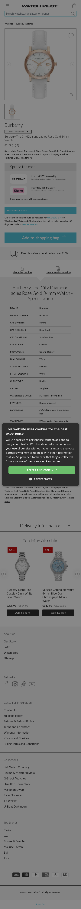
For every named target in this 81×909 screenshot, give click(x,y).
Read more (53, 461)
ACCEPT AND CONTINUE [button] (42, 470)
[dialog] (40, 454)
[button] (40, 479)
